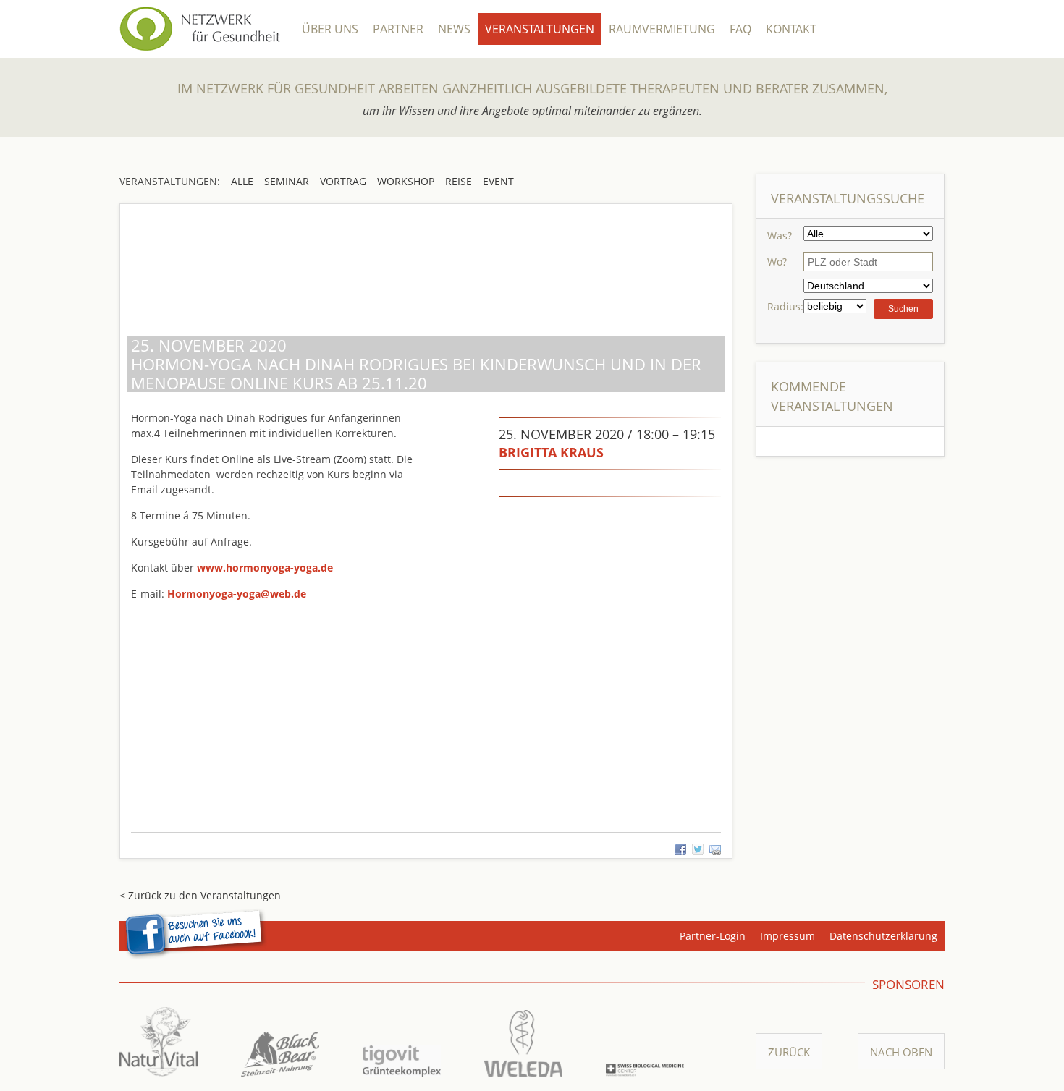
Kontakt (791, 29)
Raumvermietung (662, 29)
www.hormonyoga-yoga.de (265, 567)
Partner (398, 29)
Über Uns (330, 29)
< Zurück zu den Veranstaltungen (200, 895)
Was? (779, 235)
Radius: (785, 306)
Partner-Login (713, 936)
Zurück (789, 1052)
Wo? (777, 261)
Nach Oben (901, 1052)
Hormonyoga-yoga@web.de (236, 593)
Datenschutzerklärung (883, 936)
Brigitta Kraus (551, 452)
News (454, 29)
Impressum (787, 936)
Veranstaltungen (539, 29)
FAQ (740, 29)
